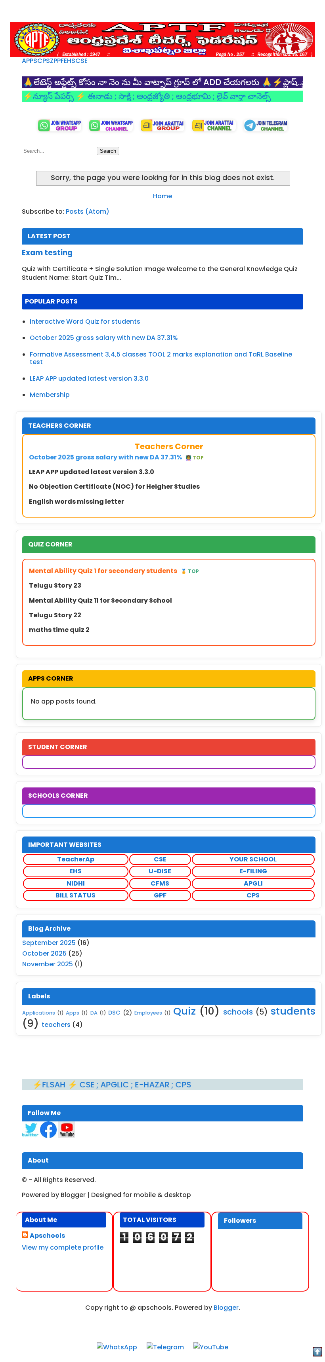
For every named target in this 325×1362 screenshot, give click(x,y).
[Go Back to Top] (317, 1353)
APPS (29, 60)
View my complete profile (62, 1247)
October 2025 (44, 953)
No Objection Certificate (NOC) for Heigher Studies (114, 486)
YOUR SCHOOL (253, 859)
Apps (72, 1012)
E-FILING (253, 871)
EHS (69, 60)
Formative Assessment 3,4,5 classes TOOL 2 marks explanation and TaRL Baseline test (161, 358)
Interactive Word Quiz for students (85, 321)
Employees (148, 1012)
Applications (38, 1012)
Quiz (184, 1011)
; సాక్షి (99, 96)
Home (162, 196)
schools (238, 1012)
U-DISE (160, 871)
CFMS (160, 883)
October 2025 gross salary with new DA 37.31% (104, 337)
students (293, 1011)
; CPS (157, 1084)
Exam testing (47, 252)
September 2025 (49, 942)
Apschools (47, 1235)
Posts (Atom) (87, 211)
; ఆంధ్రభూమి (168, 96)
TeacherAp (75, 859)
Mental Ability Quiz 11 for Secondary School (100, 600)
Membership (50, 394)
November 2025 (47, 964)
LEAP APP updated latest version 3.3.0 (89, 378)
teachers (56, 1024)
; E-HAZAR (127, 1084)
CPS (43, 60)
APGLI (253, 883)
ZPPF (57, 60)
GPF (160, 895)
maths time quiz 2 (59, 629)
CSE (81, 60)
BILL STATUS (75, 895)
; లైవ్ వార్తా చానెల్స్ (218, 96)
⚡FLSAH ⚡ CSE (40, 1084)
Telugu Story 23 (55, 585)
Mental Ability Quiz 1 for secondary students (114, 570)
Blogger (226, 1307)
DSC (114, 1013)
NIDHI (76, 883)
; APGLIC (89, 1084)
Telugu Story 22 (55, 615)
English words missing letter (76, 501)
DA (94, 1012)
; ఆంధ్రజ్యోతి (128, 96)
